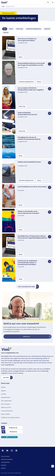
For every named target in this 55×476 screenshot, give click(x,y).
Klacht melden (5, 414)
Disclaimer (3, 465)
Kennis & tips (19, 28)
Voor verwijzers (5, 404)
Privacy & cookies (5, 456)
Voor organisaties (6, 401)
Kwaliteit (3, 468)
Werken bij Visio (6, 407)
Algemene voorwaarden (7, 459)
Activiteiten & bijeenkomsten (33, 28)
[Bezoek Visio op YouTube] (7, 450)
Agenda (3, 390)
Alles (4, 28)
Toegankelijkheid (5, 462)
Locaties (3, 394)
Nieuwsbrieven (5, 397)
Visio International (7, 411)
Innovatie (5, 32)
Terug (3, 6)
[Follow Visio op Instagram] (11, 450)
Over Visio (6, 377)
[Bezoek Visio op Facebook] (2, 450)
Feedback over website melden (10, 417)
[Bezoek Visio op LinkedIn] (16, 450)
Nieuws (11, 28)
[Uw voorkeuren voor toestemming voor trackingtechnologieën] (52, 466)
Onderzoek (47, 28)
